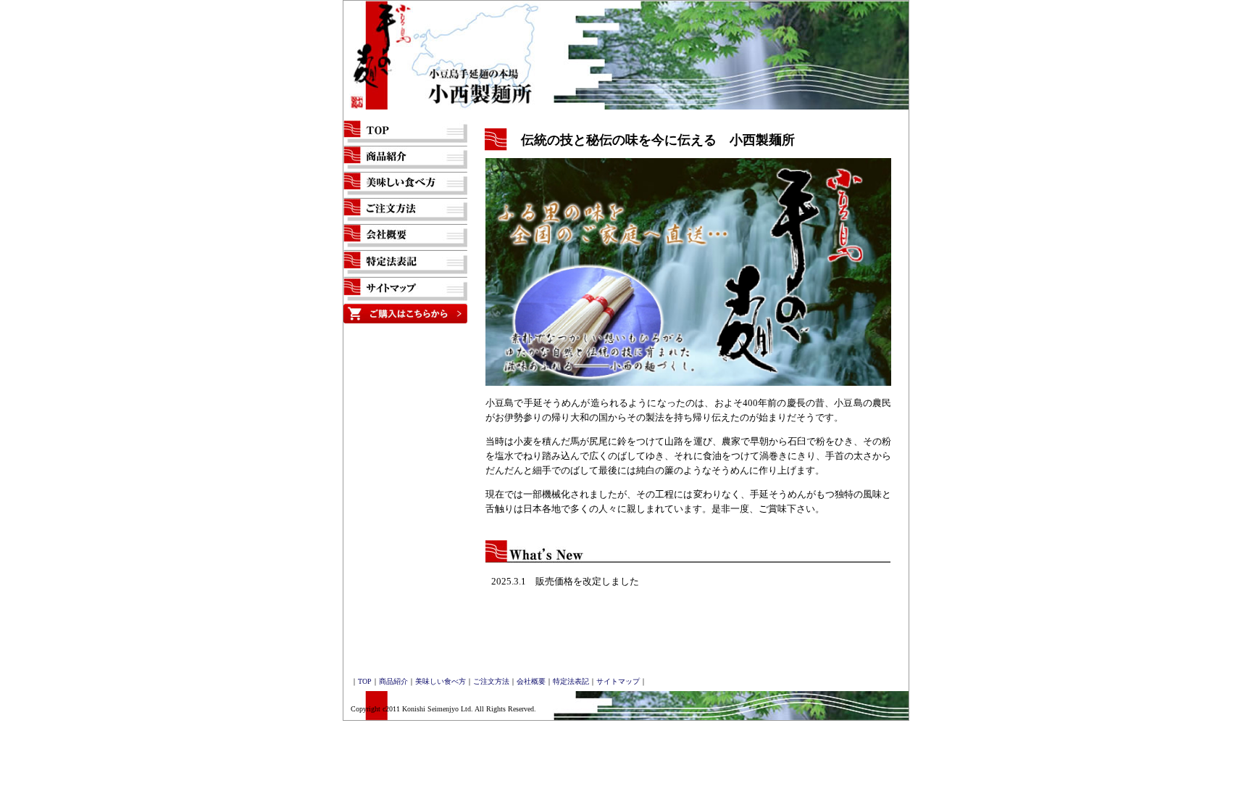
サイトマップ (618, 681)
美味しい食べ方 (440, 681)
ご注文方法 (491, 681)
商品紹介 (393, 681)
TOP (365, 681)
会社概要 (531, 681)
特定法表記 (571, 681)
